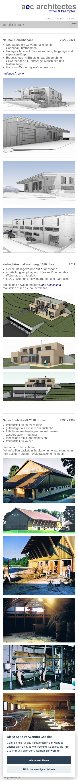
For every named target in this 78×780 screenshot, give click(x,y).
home (48, 19)
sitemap (59, 19)
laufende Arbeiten (14, 73)
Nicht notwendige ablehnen (39, 769)
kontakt (71, 19)
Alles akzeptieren (39, 760)
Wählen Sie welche (48, 750)
